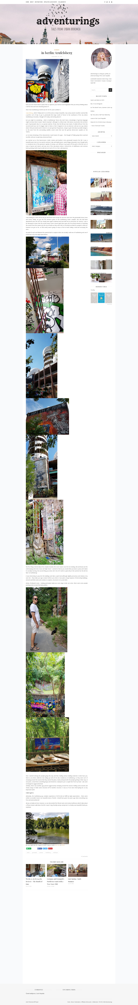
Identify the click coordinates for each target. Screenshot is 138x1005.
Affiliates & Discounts (50, 2)
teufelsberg (48, 852)
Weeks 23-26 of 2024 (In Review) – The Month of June (34, 881)
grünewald (34, 852)
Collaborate (62, 2)
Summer (56, 50)
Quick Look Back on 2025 (97, 100)
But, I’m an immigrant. (96, 104)
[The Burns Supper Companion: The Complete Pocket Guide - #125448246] (94, 297)
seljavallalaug (29, 113)
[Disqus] (57, 914)
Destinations (39, 2)
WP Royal (36, 1002)
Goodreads (109, 304)
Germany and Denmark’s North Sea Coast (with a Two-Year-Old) (55, 881)
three (63, 845)
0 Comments (84, 856)
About (32, 2)
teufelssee (55, 852)
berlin (28, 852)
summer (41, 852)
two (58, 845)
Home (27, 2)
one (56, 845)
